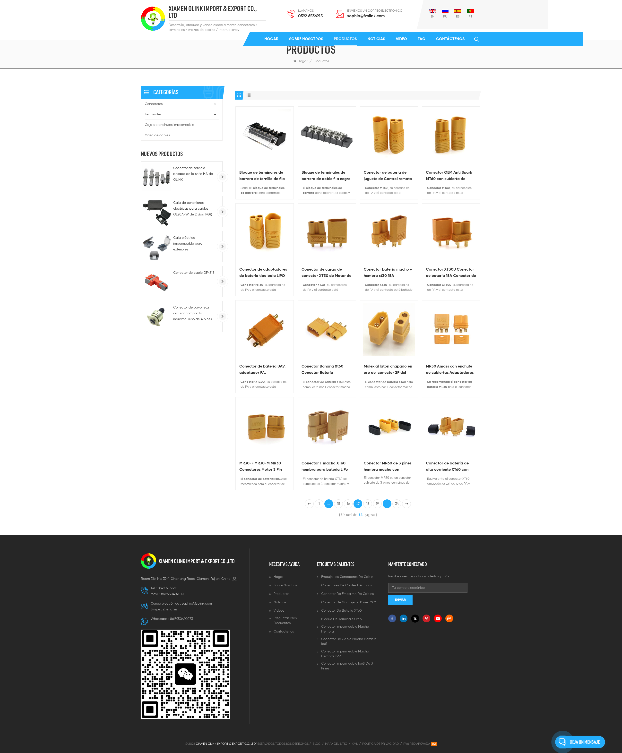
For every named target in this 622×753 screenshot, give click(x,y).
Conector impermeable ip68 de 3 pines (347, 666)
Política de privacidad (380, 743)
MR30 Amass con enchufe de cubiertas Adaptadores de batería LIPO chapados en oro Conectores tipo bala (450, 370)
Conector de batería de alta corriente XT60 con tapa (447, 467)
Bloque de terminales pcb (341, 619)
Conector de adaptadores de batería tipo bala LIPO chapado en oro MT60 (263, 273)
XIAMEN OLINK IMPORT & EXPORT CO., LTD (213, 12)
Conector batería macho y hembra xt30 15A (388, 273)
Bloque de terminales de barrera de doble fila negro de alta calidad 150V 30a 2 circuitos (326, 176)
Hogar (271, 39)
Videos (279, 610)
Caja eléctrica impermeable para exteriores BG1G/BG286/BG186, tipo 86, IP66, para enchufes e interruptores (193, 244)
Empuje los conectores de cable (347, 577)
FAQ (421, 39)
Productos (345, 39)
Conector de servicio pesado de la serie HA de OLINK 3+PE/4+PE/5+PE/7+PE (193, 174)
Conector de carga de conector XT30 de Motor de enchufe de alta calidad (326, 273)
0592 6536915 (310, 16)
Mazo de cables (157, 135)
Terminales (153, 114)
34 (397, 503)
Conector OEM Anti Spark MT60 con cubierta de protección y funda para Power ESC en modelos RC (449, 176)
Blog (316, 743)
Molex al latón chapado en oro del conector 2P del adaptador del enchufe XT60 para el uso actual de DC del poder (388, 370)
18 (367, 503)
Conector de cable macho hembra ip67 (349, 641)
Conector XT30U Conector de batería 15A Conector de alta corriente (451, 273)
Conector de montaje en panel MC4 (349, 602)
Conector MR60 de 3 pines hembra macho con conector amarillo (387, 467)
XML (355, 743)
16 (348, 503)
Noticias (376, 39)
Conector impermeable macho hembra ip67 (345, 654)
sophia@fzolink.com (366, 16)
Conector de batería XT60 (341, 610)
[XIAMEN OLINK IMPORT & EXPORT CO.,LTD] (153, 19)
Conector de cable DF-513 (193, 272)
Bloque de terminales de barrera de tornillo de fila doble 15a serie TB (262, 176)
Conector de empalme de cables (347, 594)
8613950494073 (172, 594)
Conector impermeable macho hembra (345, 629)
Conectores (154, 104)
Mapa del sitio (336, 743)
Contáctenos (450, 39)
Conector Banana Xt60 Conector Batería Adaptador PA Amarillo (323, 370)
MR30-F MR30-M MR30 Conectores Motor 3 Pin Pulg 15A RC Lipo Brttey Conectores (260, 467)
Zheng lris (170, 609)
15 (338, 503)
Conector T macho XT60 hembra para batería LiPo (325, 467)
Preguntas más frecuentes (285, 620)
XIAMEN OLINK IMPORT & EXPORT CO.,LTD (197, 561)
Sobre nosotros (306, 39)
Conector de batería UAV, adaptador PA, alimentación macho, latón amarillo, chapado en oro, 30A (263, 370)
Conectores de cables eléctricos (346, 585)
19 (377, 503)
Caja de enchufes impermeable (169, 125)
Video (401, 39)
